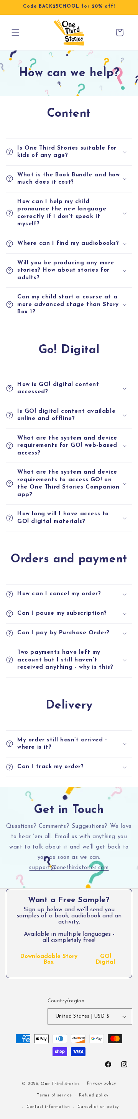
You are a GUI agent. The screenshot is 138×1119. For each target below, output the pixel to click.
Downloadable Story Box (48, 959)
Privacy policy (101, 1084)
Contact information (48, 1107)
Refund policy (93, 1095)
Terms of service (54, 1095)
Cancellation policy (98, 1107)
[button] (15, 32)
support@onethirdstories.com (68, 868)
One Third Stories (60, 1084)
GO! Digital (105, 959)
